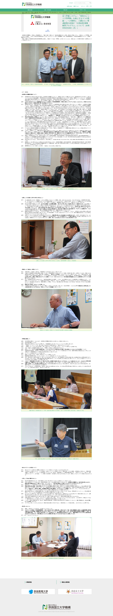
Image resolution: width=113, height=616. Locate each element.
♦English (71, 2)
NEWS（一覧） (27, 12)
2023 (32, 12)
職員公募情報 (66, 582)
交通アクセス (76, 6)
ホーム (23, 12)
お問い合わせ (69, 6)
